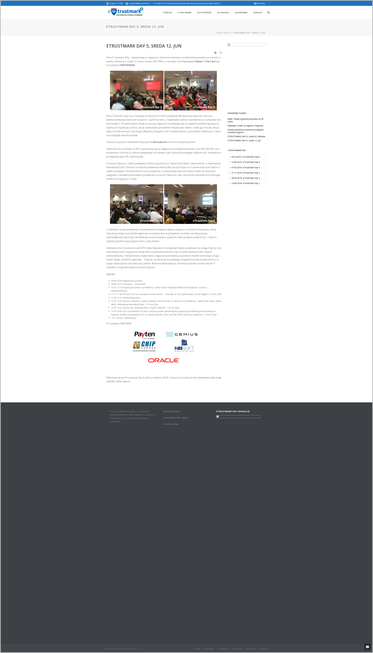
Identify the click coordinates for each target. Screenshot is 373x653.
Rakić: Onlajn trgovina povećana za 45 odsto (245, 120)
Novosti (228, 33)
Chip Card (210, 61)
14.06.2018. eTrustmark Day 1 (246, 183)
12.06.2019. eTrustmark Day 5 (246, 162)
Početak (167, 12)
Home (219, 33)
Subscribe (261, 3)
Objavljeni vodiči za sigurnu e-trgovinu (245, 125)
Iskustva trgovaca (171, 411)
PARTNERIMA (127, 65)
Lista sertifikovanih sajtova (175, 417)
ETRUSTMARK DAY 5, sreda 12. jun (244, 140)
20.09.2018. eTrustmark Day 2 (246, 178)
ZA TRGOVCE (223, 12)
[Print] (215, 52)
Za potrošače (204, 12)
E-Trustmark (184, 12)
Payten (199, 61)
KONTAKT (257, 12)
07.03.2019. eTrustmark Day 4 (246, 167)
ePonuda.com (160, 142)
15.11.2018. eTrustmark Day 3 (246, 172)
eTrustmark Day (170, 424)
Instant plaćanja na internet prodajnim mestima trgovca (246, 131)
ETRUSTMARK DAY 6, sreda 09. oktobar (246, 136)
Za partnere (241, 12)
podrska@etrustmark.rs (140, 3)
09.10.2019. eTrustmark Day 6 (246, 156)
